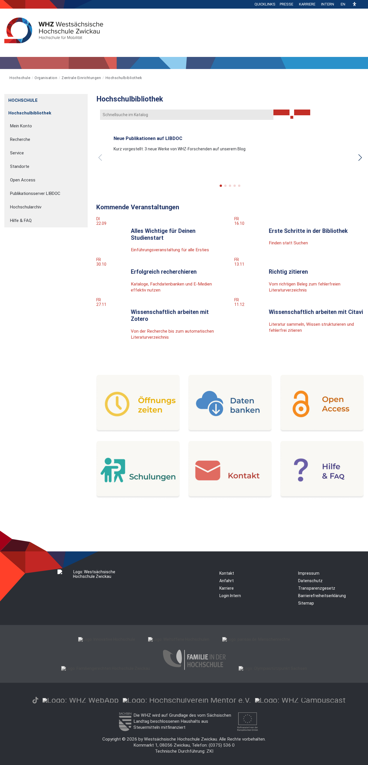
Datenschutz (310, 580)
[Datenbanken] (230, 431)
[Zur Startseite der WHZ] (4, 78)
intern (327, 4)
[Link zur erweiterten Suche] (302, 112)
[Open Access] (322, 431)
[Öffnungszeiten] (138, 431)
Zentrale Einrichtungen (81, 78)
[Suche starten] (291, 117)
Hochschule (19, 78)
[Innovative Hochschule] (106, 639)
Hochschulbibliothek (124, 78)
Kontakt (226, 573)
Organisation (45, 78)
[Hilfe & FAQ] (322, 497)
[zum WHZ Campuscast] (300, 700)
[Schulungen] (138, 497)
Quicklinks (264, 4)
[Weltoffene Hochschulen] (178, 639)
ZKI (209, 751)
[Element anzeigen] (85, 98)
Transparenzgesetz (316, 588)
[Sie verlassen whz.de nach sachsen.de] (125, 729)
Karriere (307, 4)
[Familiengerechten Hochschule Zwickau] (105, 668)
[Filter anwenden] (281, 112)
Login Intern (230, 595)
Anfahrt (226, 580)
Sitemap (306, 603)
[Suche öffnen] (362, 4)
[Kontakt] (230, 497)
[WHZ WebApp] (81, 700)
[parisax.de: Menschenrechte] (256, 639)
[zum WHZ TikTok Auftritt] (35, 700)
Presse (286, 4)
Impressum (308, 573)
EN (343, 4)
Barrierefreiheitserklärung (322, 595)
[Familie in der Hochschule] (194, 668)
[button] (354, 4)
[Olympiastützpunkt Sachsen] (273, 668)
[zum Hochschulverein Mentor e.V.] (187, 700)
